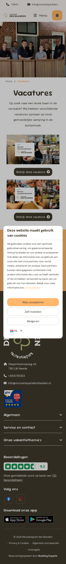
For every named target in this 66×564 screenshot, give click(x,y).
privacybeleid (32, 288)
